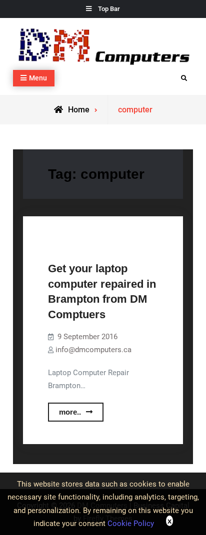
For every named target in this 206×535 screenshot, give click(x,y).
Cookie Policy (131, 523)
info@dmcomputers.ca (94, 349)
